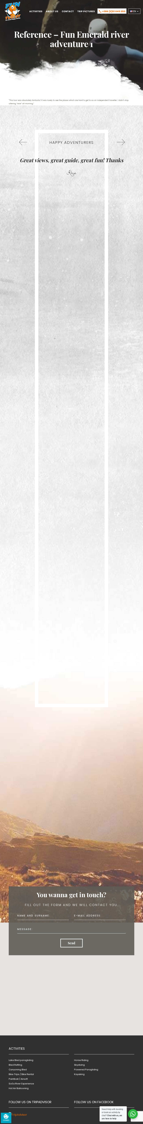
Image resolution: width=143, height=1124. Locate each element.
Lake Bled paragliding (21, 1060)
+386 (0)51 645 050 (112, 11)
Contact (68, 11)
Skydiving (79, 1065)
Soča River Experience (21, 1083)
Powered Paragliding (86, 1069)
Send (71, 943)
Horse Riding (81, 1060)
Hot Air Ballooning (19, 1088)
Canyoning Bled (18, 1069)
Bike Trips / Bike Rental (21, 1074)
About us (52, 11)
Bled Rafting (15, 1065)
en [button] (135, 11)
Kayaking (79, 1074)
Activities (35, 11)
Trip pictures (86, 11)
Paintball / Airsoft (18, 1079)
